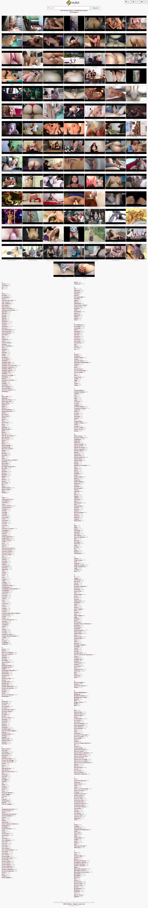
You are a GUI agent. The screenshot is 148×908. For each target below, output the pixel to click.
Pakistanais (77, 580)
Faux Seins (5, 755)
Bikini (3, 430)
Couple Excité (6, 615)
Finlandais (5, 775)
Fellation (4, 757)
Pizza (75, 614)
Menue (76, 489)
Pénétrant (77, 676)
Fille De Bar (5, 770)
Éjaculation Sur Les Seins (81, 872)
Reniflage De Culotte (80, 697)
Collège (4, 582)
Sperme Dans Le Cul (80, 754)
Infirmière (77, 333)
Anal (3, 336)
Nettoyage (77, 530)
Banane (4, 408)
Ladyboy (76, 393)
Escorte (4, 722)
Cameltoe (5, 502)
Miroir (76, 501)
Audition (4, 383)
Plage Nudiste (78, 615)
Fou (3, 797)
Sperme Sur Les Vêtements (82, 762)
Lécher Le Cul (78, 429)
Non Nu (76, 540)
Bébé (3, 491)
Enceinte (4, 713)
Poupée (76, 650)
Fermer (4, 763)
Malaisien (77, 442)
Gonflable (5, 827)
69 (2, 289)
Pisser (76, 610)
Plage (75, 617)
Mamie (76, 462)
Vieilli (75, 831)
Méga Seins (77, 520)
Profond (76, 658)
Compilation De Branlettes (10, 589)
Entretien (4, 719)
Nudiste (76, 547)
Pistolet (76, 612)
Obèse (76, 558)
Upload (144, 1)
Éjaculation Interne (80, 870)
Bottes (4, 452)
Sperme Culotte (79, 751)
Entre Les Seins (6, 717)
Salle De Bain (78, 712)
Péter (75, 677)
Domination (5, 672)
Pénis (75, 674)
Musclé (76, 514)
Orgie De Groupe (79, 565)
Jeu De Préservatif (79, 370)
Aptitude (4, 349)
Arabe (3, 351)
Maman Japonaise (79, 449)
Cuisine (4, 629)
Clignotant (5, 569)
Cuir (3, 628)
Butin (3, 486)
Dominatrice (5, 673)
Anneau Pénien (6, 342)
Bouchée (4, 453)
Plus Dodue (77, 627)
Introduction (78, 342)
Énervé (76, 880)
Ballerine (4, 404)
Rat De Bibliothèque (80, 692)
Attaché (4, 378)
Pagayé (76, 578)
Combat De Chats (7, 585)
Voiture (76, 842)
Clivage (4, 572)
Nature (76, 529)
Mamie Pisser (78, 459)
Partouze (76, 588)
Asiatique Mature (7, 368)
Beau (3, 424)
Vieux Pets (77, 833)
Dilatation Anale (6, 665)
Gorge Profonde (7, 828)
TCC (75, 779)
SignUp (136, 1)
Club (3, 575)
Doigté (4, 668)
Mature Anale (78, 476)
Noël (75, 545)
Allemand (4, 321)
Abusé (4, 294)
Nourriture (77, 543)
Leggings (76, 405)
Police (76, 641)
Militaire (76, 498)
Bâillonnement (6, 487)
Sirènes (76, 741)
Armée (4, 355)
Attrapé (4, 381)
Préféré (76, 661)
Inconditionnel (78, 325)
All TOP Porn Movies (66, 10)
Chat (3, 543)
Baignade (4, 398)
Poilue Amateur (78, 630)
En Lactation (5, 706)
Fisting (4, 778)
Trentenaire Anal (79, 805)
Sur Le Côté (77, 770)
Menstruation (78, 488)
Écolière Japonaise (79, 865)
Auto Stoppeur (6, 386)
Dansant (4, 655)
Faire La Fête (6, 749)
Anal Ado (4, 328)
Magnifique (77, 439)
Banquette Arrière (7, 411)
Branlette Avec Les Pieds (9, 460)
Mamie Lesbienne (79, 457)
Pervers (76, 597)
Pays (75, 593)
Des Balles (5, 660)
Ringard (76, 699)
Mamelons (77, 454)
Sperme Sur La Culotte (81, 761)
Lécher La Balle (78, 427)
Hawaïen (76, 294)
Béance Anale (6, 489)
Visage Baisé (78, 838)
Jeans (75, 367)
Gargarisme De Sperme (9, 814)
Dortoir (4, 680)
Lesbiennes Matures (80, 408)
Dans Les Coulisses (7, 652)
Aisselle (4, 318)
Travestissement (79, 802)
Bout (3, 457)
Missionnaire (78, 503)
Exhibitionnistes (6, 734)
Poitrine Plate (78, 638)
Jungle (76, 383)
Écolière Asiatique (79, 864)
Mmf (75, 504)
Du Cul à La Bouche (8, 694)
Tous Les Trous (78, 798)
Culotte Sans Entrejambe (9, 636)
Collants (4, 579)
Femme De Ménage (8, 760)
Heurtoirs (77, 298)
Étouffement (78, 888)
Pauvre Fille (77, 591)
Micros (76, 494)
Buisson (4, 473)
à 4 (75, 893)
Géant (76, 282)
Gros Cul (4, 843)
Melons (76, 485)
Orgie (75, 568)
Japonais (76, 364)
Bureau (4, 479)
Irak (75, 344)
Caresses (4, 515)
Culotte (4, 637)
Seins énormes (78, 728)
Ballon (4, 406)
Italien (76, 346)
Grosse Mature (6, 864)
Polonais (76, 643)
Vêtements (77, 847)
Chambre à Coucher (8, 528)
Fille (3, 773)
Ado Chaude (5, 302)
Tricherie (76, 811)
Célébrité (4, 644)
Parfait (76, 583)
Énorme (76, 887)
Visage (76, 839)
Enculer (4, 716)
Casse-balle (5, 517)
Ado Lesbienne (6, 303)
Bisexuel (4, 434)
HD (75, 289)
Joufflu (76, 378)
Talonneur (77, 782)
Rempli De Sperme (79, 695)
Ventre (76, 825)
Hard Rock (77, 292)
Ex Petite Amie (6, 729)
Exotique (4, 735)
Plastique (77, 619)
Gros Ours (5, 846)
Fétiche (4, 802)
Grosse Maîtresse (7, 866)
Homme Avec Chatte (80, 305)
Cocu (3, 577)
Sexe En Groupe (79, 736)
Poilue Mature (78, 633)
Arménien (5, 357)
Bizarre (4, 440)
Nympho (76, 552)
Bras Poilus (5, 463)
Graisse (4, 832)
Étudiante (77, 890)
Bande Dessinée (7, 409)
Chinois (4, 559)
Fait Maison (5, 752)
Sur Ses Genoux (79, 772)
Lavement (77, 401)
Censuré (4, 523)
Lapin (75, 397)
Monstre (76, 507)
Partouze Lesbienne (80, 586)
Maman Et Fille (78, 446)
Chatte (4, 541)
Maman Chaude (79, 444)
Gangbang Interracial (8, 809)
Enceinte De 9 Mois (8, 709)
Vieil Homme (78, 828)
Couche (4, 611)
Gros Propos (5, 848)
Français (4, 799)
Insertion (76, 338)
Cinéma (4, 564)
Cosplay (4, 608)
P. (74, 576)
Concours (5, 593)
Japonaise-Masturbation (81, 362)
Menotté (76, 486)
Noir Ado (76, 532)
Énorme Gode (78, 883)
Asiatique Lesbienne (8, 367)
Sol (75, 744)
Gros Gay (4, 845)
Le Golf (76, 403)
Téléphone (77, 818)
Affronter (4, 313)
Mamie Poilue (78, 460)
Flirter (3, 784)
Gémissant (77, 284)
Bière (3, 442)
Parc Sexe (77, 581)
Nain (75, 525)
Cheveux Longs (6, 554)
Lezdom (76, 414)
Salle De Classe (78, 713)
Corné (3, 602)
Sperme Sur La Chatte (80, 759)
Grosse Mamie (6, 863)
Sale (75, 710)
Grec (3, 837)
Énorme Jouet (78, 885)
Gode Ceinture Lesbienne (9, 824)
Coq (3, 600)
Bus (3, 484)
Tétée (76, 819)
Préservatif (77, 666)
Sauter (76, 717)
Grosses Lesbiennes (8, 869)
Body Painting (6, 445)
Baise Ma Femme (7, 400)
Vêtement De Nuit (79, 846)
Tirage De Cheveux (80, 793)
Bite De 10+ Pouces (8, 435)
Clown (4, 574)
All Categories (74, 12)
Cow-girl (4, 621)
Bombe (4, 450)
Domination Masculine (8, 670)
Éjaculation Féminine (80, 869)
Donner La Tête (6, 678)
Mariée (76, 468)
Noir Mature (78, 535)
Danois (4, 651)
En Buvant (5, 703)
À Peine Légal (78, 856)
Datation (4, 657)
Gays (3, 819)
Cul (3, 639)
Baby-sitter (5, 396)
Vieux (76, 834)
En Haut (4, 704)
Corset (4, 605)
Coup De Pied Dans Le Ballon (11, 613)
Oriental (76, 570)
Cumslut (4, 641)
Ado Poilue (5, 305)
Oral (75, 561)
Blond (3, 443)
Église (76, 867)
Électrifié (77, 877)
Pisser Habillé (78, 609)
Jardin (76, 365)
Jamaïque (77, 356)
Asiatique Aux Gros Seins (9, 365)
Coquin (4, 598)
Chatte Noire (6, 538)
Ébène (76, 859)
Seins (75, 730)
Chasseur (4, 535)
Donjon (4, 677)
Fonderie (4, 788)
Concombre (5, 592)
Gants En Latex (6, 811)
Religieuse (77, 694)
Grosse (4, 872)
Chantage (5, 532)
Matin (76, 475)
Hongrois (76, 308)
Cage (3, 497)
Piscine (76, 607)
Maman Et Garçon (79, 447)
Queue (76, 687)
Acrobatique (5, 297)
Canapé (4, 510)
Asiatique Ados (6, 362)
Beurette (4, 427)
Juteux (76, 385)
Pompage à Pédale (79, 645)
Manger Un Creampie (80, 465)
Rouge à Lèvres (78, 702)
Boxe (3, 458)
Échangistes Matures (80, 862)
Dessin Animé (6, 662)
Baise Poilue (5, 403)
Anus (3, 347)
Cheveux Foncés (7, 553)
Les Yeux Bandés (79, 406)
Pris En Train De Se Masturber (83, 654)
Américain (5, 326)
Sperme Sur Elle (79, 757)
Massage (76, 473)
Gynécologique (6, 877)
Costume (4, 610)
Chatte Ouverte (6, 540)
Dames (4, 649)
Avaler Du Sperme (7, 390)
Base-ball (4, 414)
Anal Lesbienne (6, 333)
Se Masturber (78, 718)
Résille (76, 704)
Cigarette (4, 562)
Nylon (76, 550)
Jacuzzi (76, 354)
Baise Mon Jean (6, 401)
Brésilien (4, 471)
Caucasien (5, 520)
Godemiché (5, 825)
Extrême (4, 742)
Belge (3, 426)
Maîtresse (77, 483)
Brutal (3, 470)
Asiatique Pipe (6, 372)
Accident (4, 295)
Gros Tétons (5, 854)
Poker (76, 640)
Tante (75, 787)
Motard (76, 511)
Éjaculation (77, 874)
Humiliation (77, 311)
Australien (5, 385)
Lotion (76, 424)
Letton (76, 411)
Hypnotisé (77, 315)
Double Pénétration (8, 686)
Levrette (76, 413)
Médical (76, 519)
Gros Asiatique (6, 840)
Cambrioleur (5, 501)
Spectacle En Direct (80, 749)
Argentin (4, 352)
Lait (75, 395)
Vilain (75, 836)
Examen (4, 732)
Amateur (4, 323)
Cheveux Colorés (7, 551)
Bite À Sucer (5, 439)
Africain (4, 315)
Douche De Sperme (8, 688)
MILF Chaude (78, 436)
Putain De (77, 671)
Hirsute (76, 302)
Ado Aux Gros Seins (8, 300)
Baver (3, 419)
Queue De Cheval (79, 685)
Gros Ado (4, 838)
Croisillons (5, 624)
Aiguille (4, 316)
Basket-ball (5, 416)
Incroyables (77, 326)
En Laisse (4, 708)
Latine (76, 400)
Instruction (77, 339)
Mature (76, 478)
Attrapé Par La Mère (8, 380)
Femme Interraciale (8, 762)
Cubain (4, 626)
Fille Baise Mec (6, 768)
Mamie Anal (77, 455)
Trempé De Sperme (80, 803)
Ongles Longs (78, 560)
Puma (75, 667)
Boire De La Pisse (7, 448)
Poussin (76, 651)
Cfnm (3, 527)
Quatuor (76, 684)
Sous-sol (76, 746)
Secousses (77, 722)
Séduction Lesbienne (80, 774)
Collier (4, 580)
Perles (76, 596)
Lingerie (76, 418)
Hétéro (76, 316)
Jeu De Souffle (78, 372)
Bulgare (4, 476)
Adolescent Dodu (7, 308)
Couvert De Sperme (8, 619)
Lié (75, 419)
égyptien (76, 896)
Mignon (76, 496)
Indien (76, 329)
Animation (5, 339)
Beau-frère (5, 422)
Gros (3, 874)
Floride (4, 786)
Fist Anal (4, 776)
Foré (3, 789)
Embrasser (5, 701)
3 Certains (5, 285)
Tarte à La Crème (79, 790)
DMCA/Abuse (67, 904)
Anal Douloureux (7, 329)
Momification (78, 506)
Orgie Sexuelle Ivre (80, 566)
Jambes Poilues (78, 357)
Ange (3, 338)
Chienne (4, 558)
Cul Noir (4, 631)
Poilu (75, 635)
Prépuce (76, 664)
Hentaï (76, 295)
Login (128, 2)
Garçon (4, 817)
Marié (76, 470)
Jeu (75, 374)
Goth (3, 830)
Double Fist (5, 683)
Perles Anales (78, 594)
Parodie (76, 584)
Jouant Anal (77, 377)
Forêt (3, 791)
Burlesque (5, 483)
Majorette (77, 441)
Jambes (76, 359)
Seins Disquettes (79, 725)
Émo (75, 878)
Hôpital (76, 318)
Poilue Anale (78, 632)
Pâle (75, 672)
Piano (75, 604)
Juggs (75, 380)
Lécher (76, 431)
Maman (76, 452)
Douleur (4, 690)
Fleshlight (5, 779)
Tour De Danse (78, 797)
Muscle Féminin (79, 512)
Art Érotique (5, 359)
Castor (4, 519)
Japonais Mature (79, 361)
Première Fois (78, 653)
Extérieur (4, 743)
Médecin (76, 517)
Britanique (5, 465)
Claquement (5, 566)
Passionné (77, 589)
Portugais (77, 646)
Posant (76, 648)
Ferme (4, 765)
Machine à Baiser (79, 437)
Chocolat (4, 561)
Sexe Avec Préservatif (80, 735)
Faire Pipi (4, 750)
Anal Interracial (6, 331)
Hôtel (75, 320)
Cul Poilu (4, 632)
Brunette (4, 468)
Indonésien (77, 331)
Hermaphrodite (78, 297)
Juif (75, 382)
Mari (75, 467)
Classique (5, 567)
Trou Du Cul (77, 816)
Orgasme (76, 563)
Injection (76, 334)
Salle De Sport (78, 715)
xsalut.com (81, 904)
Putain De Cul (78, 669)
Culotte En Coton (7, 634)
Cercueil (4, 525)
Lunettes (76, 426)
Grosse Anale (6, 856)
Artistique (5, 360)
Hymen (76, 313)
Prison (76, 656)
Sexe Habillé (78, 738)
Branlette (4, 461)
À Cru (75, 854)
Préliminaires (78, 663)
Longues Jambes (79, 423)
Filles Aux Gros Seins (8, 771)
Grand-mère (5, 833)
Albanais (4, 320)
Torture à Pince (78, 795)
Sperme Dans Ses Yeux (81, 756)
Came (3, 504)
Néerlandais (77, 553)
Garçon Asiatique (7, 815)
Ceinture (4, 522)
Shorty (76, 740)
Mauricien (77, 480)
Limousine (77, 416)
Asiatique (4, 373)
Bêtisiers (4, 492)
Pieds (75, 606)
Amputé (4, 325)
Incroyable (77, 328)
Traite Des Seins (79, 800)
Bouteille (4, 455)
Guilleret (4, 876)
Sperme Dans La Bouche (81, 753)
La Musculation (78, 390)
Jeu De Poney (78, 369)
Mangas (76, 463)
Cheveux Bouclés (7, 549)
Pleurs (76, 620)
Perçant (76, 599)
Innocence (77, 336)
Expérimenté (6, 739)
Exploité (4, 737)
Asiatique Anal (6, 364)
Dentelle (4, 659)
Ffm (3, 766)
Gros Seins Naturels (8, 850)
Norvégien (77, 542)
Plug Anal (77, 625)
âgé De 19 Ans (78, 895)
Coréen (4, 606)
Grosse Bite (5, 859)
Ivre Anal (76, 347)
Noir (75, 538)
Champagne (5, 530)
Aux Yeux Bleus (6, 388)
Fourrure (4, 796)
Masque (76, 472)
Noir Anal (77, 534)
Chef (3, 546)
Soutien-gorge (78, 748)
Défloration (5, 696)
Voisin (76, 841)
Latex (75, 398)
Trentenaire (77, 808)
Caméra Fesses (6, 507)
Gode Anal (5, 822)
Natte (75, 527)
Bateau (4, 417)
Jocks (75, 375)
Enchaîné (4, 714)
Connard (4, 597)
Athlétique (5, 377)
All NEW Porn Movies (81, 10)
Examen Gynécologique (9, 730)
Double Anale (6, 681)
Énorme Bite (78, 882)
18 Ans (4, 284)
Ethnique (4, 726)
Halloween (77, 290)
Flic (3, 783)
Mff (75, 493)
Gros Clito (5, 841)
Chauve (4, 545)
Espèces (4, 724)
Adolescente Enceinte (8, 310)
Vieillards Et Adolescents (81, 829)
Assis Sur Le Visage (7, 375)
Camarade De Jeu (7, 499)
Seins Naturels (78, 727)
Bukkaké (4, 474)
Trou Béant (77, 813)
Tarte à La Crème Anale (81, 789)
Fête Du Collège (7, 804)
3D (3, 287)
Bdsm (3, 421)
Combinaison (6, 587)
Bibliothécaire (6, 429)
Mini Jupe (77, 499)
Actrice (4, 298)
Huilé (75, 310)
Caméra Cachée (6, 506)
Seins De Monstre (79, 723)
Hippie (76, 300)
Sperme (76, 764)
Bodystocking (6, 447)
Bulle (3, 478)
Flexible (4, 781)
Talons (76, 785)
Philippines (77, 602)
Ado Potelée (5, 307)
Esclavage (5, 721)
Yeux (75, 852)
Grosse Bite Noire (7, 858)
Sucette (76, 769)
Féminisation (5, 801)
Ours (75, 571)
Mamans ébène (78, 450)
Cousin (4, 618)
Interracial (77, 341)
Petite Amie (77, 601)
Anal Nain (5, 334)
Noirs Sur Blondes (79, 537)
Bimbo (4, 432)
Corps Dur (5, 603)
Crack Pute (5, 623)
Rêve (75, 705)
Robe (75, 700)
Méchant (76, 516)
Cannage (4, 512)
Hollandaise (77, 303)
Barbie (4, 413)
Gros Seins (5, 851)
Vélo (75, 844)
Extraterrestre (6, 740)
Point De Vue (78, 636)
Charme (4, 533)
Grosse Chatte (6, 861)
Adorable (4, 311)
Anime (4, 341)
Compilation (5, 590)
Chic (3, 556)
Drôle (3, 693)
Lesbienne (77, 410)
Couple (4, 616)
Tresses (76, 810)
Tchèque (76, 792)
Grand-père (5, 835)
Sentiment (77, 733)
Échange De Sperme (80, 860)
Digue (3, 664)
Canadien (4, 509)
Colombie (5, 584)
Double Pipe (5, 685)
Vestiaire (76, 826)
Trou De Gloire (78, 815)
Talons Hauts (78, 784)
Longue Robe (78, 421)
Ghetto (4, 820)
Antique (4, 344)
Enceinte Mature (7, 711)
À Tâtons (76, 857)
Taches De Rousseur (80, 780)
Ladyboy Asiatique (79, 392)
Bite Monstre (6, 437)
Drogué (4, 691)
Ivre (75, 349)
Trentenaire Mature (80, 806)
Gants (3, 812)
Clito (3, 571)
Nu (75, 548)
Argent (4, 354)
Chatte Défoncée (7, 536)
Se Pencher (77, 720)
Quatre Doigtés (78, 682)
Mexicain (77, 491)
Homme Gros (78, 307)
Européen (5, 727)
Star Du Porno (78, 767)
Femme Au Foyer (7, 758)
